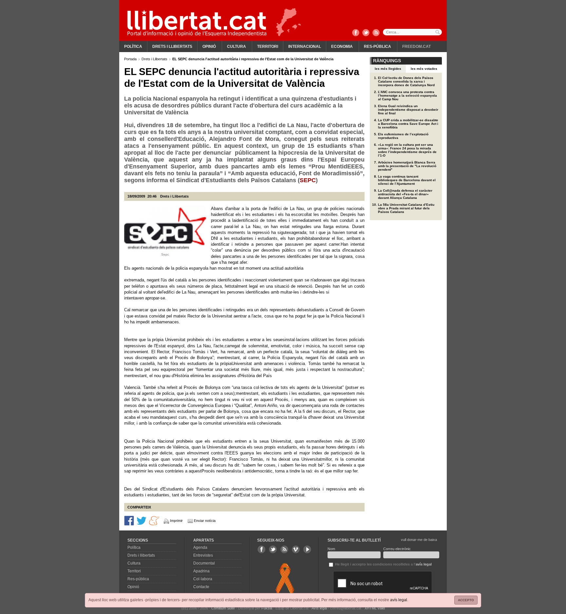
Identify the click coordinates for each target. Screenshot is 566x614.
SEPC (308, 180)
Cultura (236, 46)
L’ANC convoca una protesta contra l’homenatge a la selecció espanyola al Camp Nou (407, 95)
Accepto (466, 600)
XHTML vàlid (375, 608)
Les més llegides (388, 68)
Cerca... (412, 32)
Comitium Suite (223, 608)
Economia (342, 46)
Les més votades (424, 68)
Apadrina (201, 571)
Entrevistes (203, 555)
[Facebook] (355, 33)
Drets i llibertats (172, 46)
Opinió (209, 46)
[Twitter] (366, 33)
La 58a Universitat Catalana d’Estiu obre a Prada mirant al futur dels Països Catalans (406, 208)
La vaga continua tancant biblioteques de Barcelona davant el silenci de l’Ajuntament (407, 180)
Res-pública (377, 46)
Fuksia (266, 608)
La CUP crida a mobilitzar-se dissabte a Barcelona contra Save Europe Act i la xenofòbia (408, 123)
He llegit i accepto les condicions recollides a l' (383, 564)
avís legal (398, 600)
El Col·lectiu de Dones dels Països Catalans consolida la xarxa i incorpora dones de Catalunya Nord (406, 81)
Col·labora (202, 579)
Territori (267, 46)
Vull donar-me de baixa (419, 540)
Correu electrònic (397, 549)
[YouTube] (307, 549)
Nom (331, 549)
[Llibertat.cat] (196, 23)
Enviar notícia (205, 521)
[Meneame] (154, 520)
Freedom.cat (416, 46)
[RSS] (376, 33)
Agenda (200, 547)
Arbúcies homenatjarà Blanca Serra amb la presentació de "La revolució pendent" (407, 166)
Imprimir (176, 521)
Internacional (304, 46)
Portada (131, 59)
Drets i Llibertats (155, 59)
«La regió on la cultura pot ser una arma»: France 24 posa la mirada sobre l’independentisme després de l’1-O (407, 150)
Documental (204, 563)
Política (133, 46)
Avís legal (319, 608)
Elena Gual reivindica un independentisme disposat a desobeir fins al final (408, 109)
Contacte (201, 587)
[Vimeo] (296, 549)
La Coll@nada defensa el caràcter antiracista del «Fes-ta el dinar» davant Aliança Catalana (405, 194)
